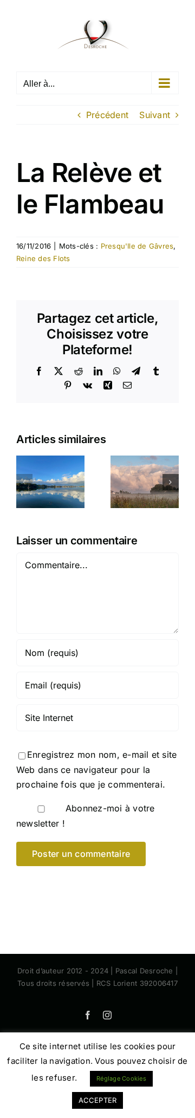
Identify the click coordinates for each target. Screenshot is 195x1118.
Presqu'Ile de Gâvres (137, 246)
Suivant (154, 114)
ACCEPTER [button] (98, 1100)
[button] (24, 482)
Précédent (107, 114)
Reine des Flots (43, 258)
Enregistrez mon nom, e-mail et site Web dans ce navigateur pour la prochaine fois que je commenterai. (96, 769)
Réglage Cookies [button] (121, 1078)
